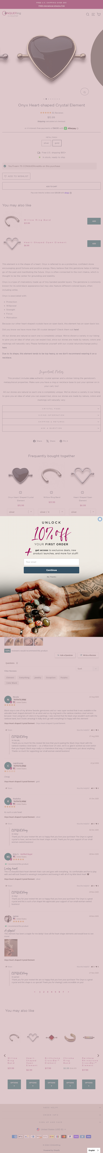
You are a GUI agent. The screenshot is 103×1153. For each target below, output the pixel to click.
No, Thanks (51, 576)
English (92, 1150)
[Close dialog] (100, 519)
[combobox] (93, 1150)
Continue (51, 570)
